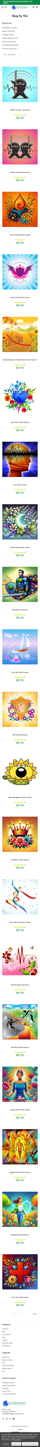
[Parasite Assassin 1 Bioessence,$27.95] (20, 84)
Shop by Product (7, 1360)
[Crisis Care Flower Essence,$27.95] (20, 1272)
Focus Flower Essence (20, 485)
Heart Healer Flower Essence (20, 422)
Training (4, 1340)
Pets (3, 1371)
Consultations (6, 1334)
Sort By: (5, 54)
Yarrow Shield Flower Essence (20, 297)
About (4, 1332)
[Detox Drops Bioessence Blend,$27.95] (20, 209)
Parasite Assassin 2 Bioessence (20, 172)
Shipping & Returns (8, 1383)
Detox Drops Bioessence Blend (20, 235)
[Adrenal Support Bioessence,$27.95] (20, 959)
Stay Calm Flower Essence (20, 672)
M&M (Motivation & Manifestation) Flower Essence (20, 360)
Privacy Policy (6, 1391)
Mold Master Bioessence (20, 610)
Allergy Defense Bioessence (20, 1235)
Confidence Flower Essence (20, 860)
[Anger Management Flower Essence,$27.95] (20, 772)
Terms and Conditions (9, 1394)
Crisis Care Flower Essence (20, 1297)
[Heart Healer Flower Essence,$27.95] (20, 397)
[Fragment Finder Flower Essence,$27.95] (20, 1147)
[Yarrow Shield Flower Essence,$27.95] (20, 272)
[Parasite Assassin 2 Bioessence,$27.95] (20, 147)
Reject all (16, 1444)
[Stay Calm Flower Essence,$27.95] (20, 647)
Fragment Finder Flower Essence (20, 1172)
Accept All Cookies (30, 1444)
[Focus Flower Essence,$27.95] (20, 459)
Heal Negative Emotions (9, 28)
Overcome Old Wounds (9, 48)
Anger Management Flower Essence (20, 797)
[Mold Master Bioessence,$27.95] (20, 584)
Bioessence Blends (8, 1365)
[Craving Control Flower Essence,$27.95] (20, 1084)
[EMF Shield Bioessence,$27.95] (20, 709)
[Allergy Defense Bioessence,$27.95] (20, 1209)
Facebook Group (7, 1343)
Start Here (5, 1329)
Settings (6, 1444)
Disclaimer (5, 1388)
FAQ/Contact (6, 1346)
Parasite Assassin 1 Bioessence (20, 110)
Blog (3, 1337)
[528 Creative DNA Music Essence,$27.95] (20, 897)
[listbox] (15, 54)
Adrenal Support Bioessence (20, 985)
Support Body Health (8, 31)
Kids (3, 1363)
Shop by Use (6, 1357)
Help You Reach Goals (9, 41)
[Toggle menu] (2, 7)
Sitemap (20, 1429)
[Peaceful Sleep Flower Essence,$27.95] (20, 522)
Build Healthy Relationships (10, 45)
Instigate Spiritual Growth (10, 38)
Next (34, 1314)
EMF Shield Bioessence (19, 735)
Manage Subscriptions (9, 1385)
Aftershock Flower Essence (20, 1047)
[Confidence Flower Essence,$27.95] (20, 834)
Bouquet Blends (7, 1368)
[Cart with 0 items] (37, 7)
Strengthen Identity (8, 35)
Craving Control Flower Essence (20, 1110)
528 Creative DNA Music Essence (20, 922)
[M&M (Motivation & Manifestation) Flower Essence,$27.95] (20, 334)
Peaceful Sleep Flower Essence (20, 547)
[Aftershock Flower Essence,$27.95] (20, 1022)
